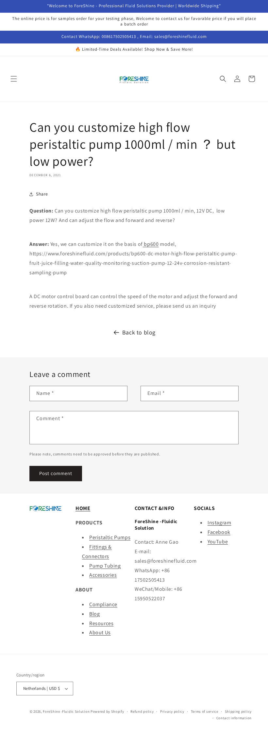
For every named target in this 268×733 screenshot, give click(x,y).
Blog (94, 613)
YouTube (218, 541)
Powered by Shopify (107, 711)
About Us (100, 632)
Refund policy (142, 711)
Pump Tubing (105, 565)
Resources (101, 623)
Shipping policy (238, 711)
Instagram (219, 522)
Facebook (219, 532)
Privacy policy (172, 711)
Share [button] (42, 194)
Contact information (234, 718)
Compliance (103, 604)
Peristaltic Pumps (109, 537)
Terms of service (204, 711)
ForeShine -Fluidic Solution (66, 711)
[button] (14, 79)
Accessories (103, 574)
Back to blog (139, 332)
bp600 (151, 244)
